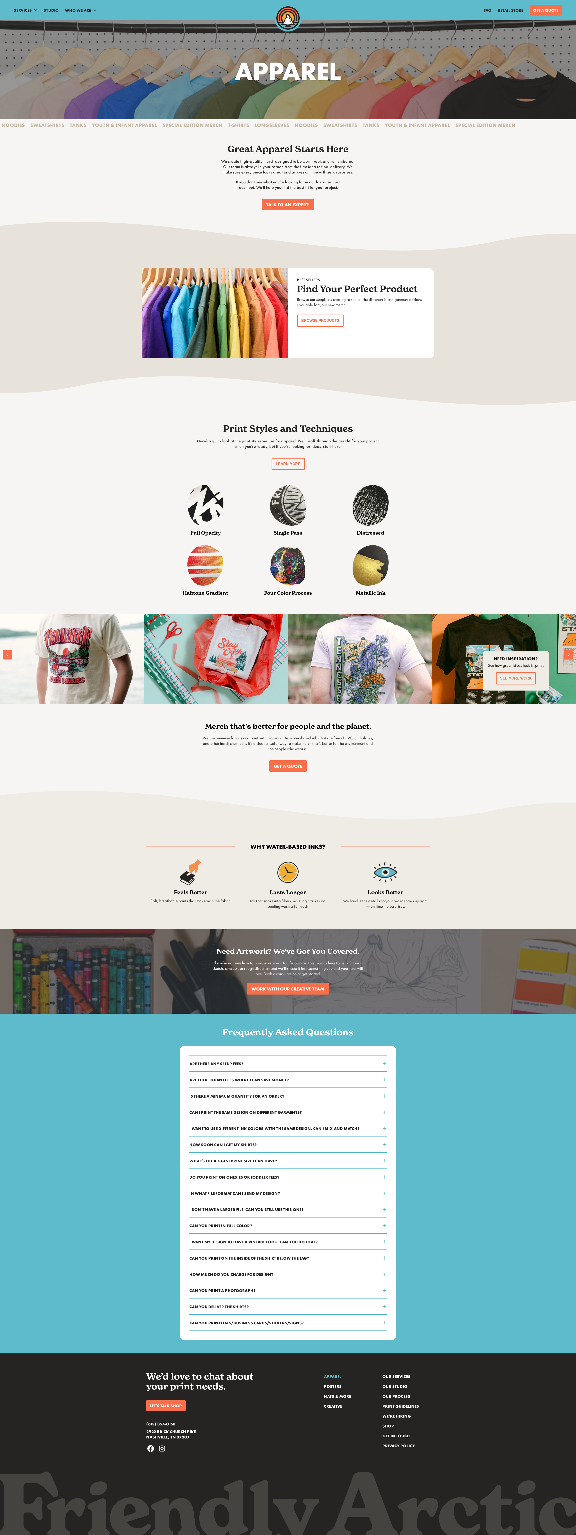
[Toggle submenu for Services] (35, 10)
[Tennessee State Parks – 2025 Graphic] (216, 659)
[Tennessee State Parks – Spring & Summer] (360, 659)
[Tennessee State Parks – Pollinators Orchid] (72, 659)
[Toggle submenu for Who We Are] (95, 10)
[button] (288, 204)
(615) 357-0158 (161, 1424)
